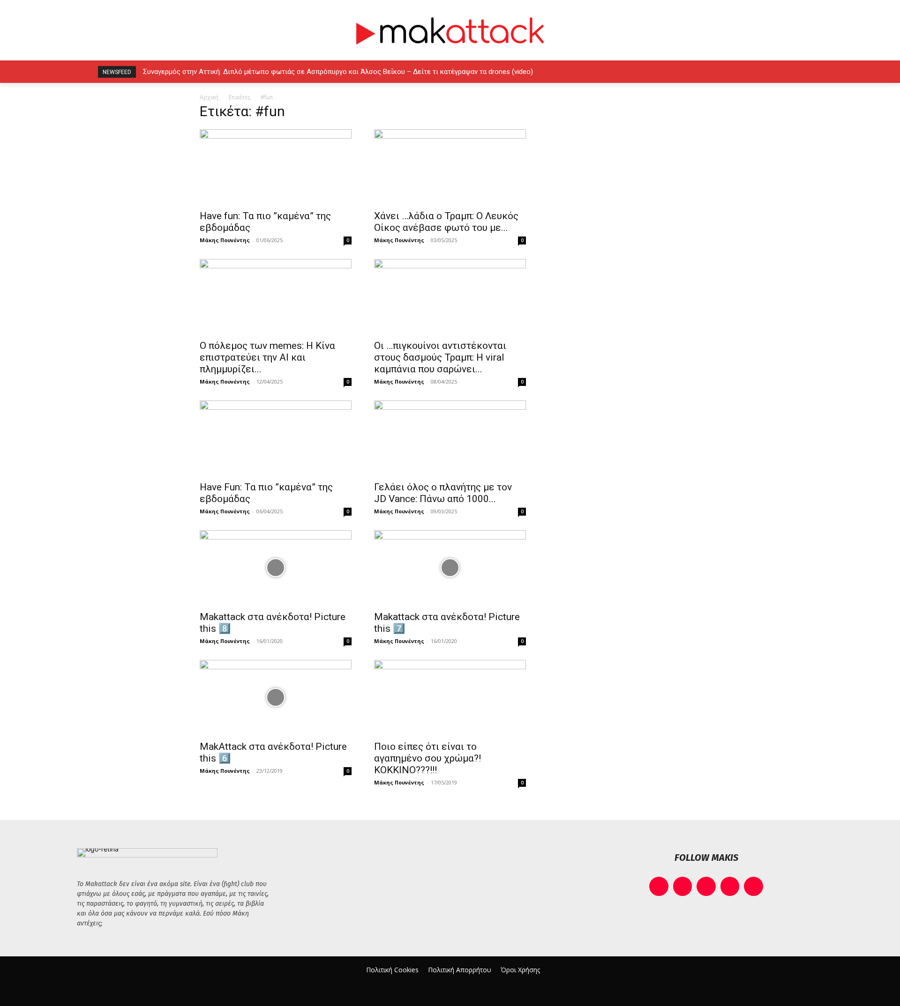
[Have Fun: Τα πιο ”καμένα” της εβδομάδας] (276, 437)
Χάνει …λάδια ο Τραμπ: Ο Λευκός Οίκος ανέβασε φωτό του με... (446, 221)
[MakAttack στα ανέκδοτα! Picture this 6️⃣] (276, 697)
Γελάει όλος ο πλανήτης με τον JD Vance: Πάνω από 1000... (443, 492)
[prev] (670, 72)
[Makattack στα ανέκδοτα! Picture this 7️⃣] (450, 567)
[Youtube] (792, 72)
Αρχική (209, 97)
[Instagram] (729, 72)
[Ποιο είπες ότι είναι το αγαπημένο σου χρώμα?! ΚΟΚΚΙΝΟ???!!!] (450, 697)
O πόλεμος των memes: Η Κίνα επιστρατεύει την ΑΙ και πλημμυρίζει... (267, 357)
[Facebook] (708, 72)
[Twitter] (771, 72)
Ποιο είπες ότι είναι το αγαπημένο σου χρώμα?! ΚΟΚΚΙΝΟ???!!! (427, 758)
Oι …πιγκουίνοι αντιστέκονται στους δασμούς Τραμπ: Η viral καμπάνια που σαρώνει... (440, 357)
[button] (812, 71)
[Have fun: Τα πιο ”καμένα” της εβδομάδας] (276, 166)
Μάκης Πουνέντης (225, 240)
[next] (685, 72)
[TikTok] (750, 72)
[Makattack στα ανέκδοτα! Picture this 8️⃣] (276, 567)
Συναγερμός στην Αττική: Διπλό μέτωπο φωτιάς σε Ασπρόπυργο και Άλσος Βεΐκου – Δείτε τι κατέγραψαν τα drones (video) (338, 71)
